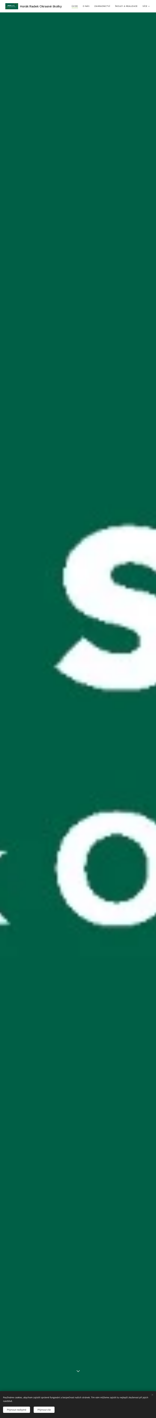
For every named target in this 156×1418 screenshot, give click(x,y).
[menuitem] (75, 6)
